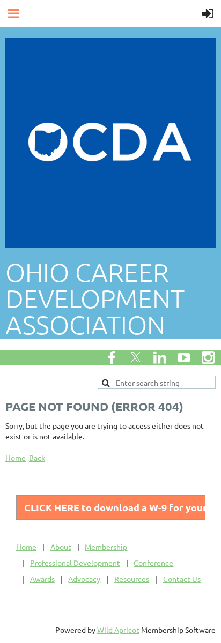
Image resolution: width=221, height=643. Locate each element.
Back (37, 457)
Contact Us (182, 579)
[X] (135, 357)
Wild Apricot (118, 629)
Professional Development (75, 562)
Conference (153, 562)
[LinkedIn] (159, 357)
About (60, 546)
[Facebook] (111, 357)
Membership (106, 546)
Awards (42, 579)
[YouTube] (183, 357)
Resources (131, 579)
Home (15, 457)
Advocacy (84, 579)
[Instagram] (208, 357)
